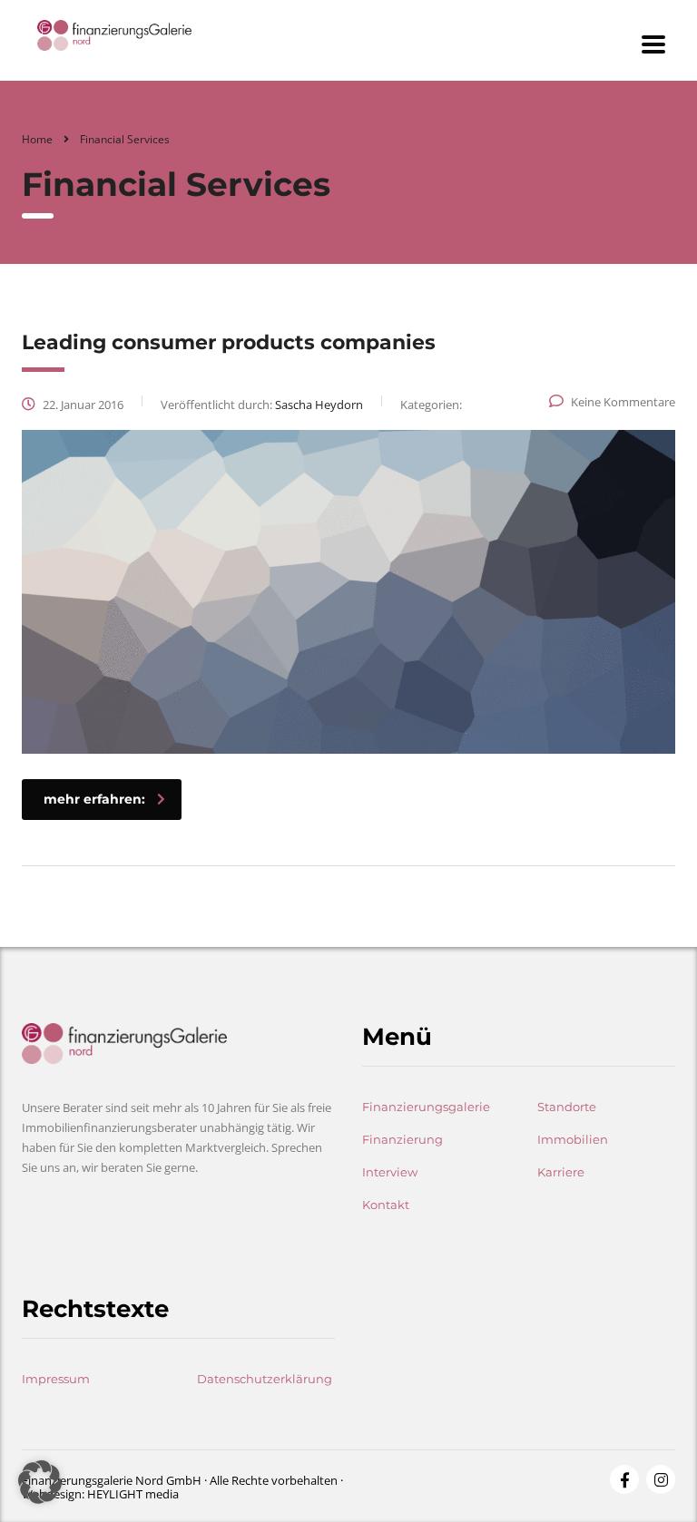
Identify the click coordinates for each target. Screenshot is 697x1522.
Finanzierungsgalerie (426, 1106)
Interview (389, 1172)
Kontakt (385, 1204)
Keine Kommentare (623, 402)
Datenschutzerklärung (264, 1378)
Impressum (56, 1378)
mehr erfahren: (94, 799)
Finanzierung (402, 1139)
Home (37, 139)
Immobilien (572, 1139)
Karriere (560, 1172)
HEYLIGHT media (133, 1494)
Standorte (566, 1106)
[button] (40, 1482)
